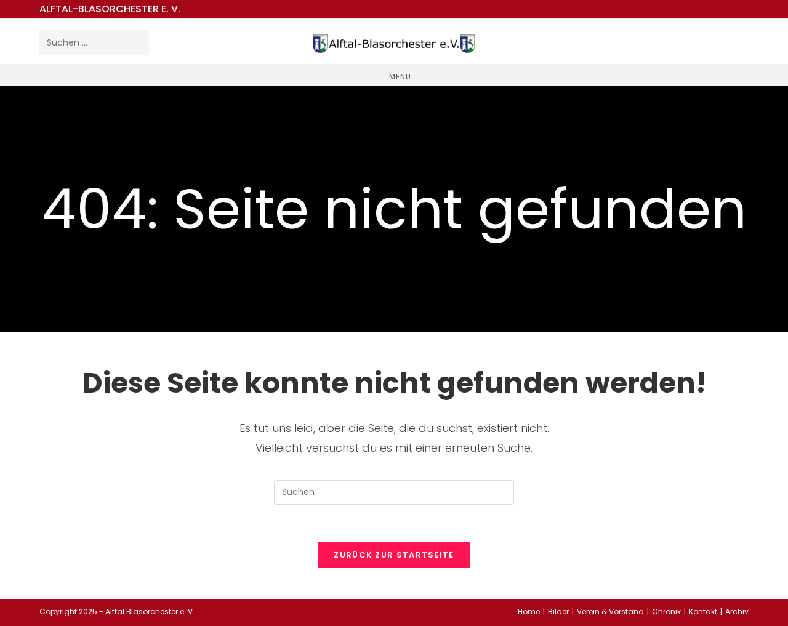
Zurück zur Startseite (394, 555)
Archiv (737, 611)
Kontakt (703, 611)
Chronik (666, 611)
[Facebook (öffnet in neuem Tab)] (713, 40)
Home (529, 611)
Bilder (558, 611)
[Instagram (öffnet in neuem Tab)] (737, 40)
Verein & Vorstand (610, 611)
